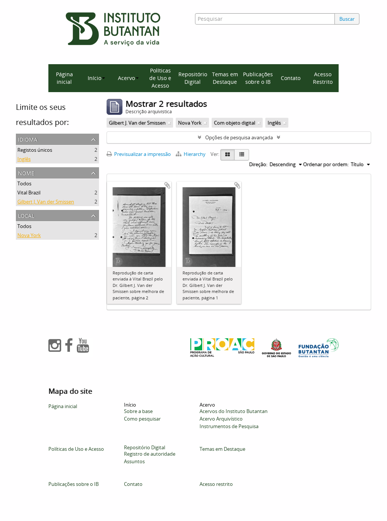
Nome (26, 172)
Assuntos (134, 461)
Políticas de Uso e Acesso (160, 78)
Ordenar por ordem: (325, 164)
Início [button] (94, 78)
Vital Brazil (28, 192)
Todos (24, 183)
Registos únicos (34, 149)
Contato (290, 78)
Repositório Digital (192, 78)
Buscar (346, 18)
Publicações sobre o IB (258, 78)
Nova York (29, 235)
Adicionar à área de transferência (167, 185)
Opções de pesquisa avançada (239, 137)
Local (26, 215)
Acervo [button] (126, 78)
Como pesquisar (142, 418)
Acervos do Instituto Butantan (234, 411)
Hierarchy (195, 154)
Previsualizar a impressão (142, 154)
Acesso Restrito (323, 78)
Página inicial (64, 78)
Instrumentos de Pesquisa (229, 426)
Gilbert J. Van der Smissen (45, 201)
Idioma (27, 139)
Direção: (258, 164)
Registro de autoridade (149, 453)
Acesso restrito (216, 484)
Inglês (24, 159)
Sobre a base (138, 411)
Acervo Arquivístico (221, 418)
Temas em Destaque (225, 78)
